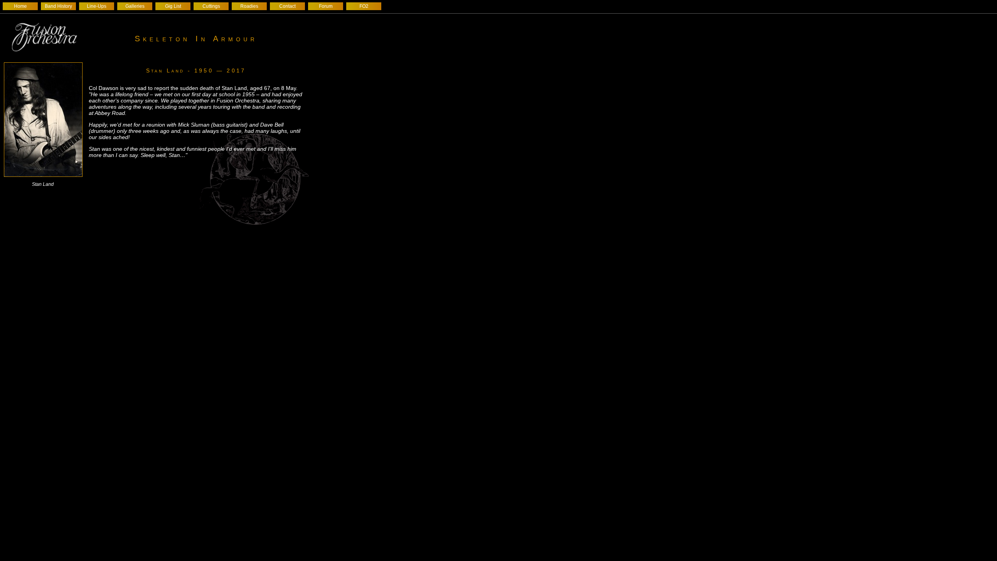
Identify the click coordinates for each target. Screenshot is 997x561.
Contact (287, 6)
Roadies (249, 6)
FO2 (363, 6)
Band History (58, 6)
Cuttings (211, 6)
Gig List (173, 6)
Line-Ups (96, 6)
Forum (326, 6)
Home (20, 6)
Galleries (134, 6)
